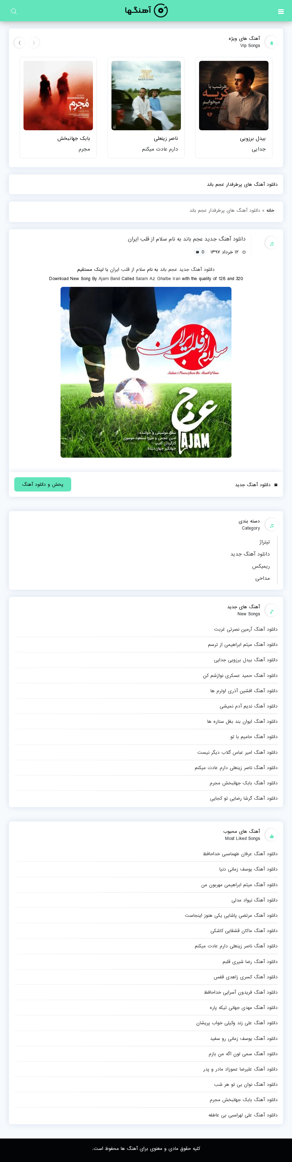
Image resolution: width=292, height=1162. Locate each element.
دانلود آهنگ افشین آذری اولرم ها (244, 690)
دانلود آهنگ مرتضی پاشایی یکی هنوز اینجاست (231, 915)
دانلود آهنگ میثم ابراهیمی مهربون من (239, 884)
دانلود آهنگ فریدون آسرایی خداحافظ (241, 992)
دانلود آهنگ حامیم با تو (254, 736)
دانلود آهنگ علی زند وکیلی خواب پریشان (237, 1022)
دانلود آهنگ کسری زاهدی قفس (246, 976)
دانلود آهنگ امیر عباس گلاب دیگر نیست (237, 752)
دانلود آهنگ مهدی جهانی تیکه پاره (244, 1007)
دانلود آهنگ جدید (250, 554)
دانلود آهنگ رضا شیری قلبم (250, 961)
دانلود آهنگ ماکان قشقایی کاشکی (244, 930)
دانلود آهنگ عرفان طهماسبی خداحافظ (240, 853)
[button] (281, 10)
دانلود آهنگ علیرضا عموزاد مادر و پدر (240, 1069)
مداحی (262, 578)
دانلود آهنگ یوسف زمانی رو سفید (244, 1038)
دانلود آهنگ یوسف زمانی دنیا (248, 869)
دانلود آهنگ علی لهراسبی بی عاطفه (243, 1115)
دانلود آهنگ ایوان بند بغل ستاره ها (242, 721)
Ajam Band (109, 278)
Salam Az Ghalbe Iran (158, 278)
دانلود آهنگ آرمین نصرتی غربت (246, 629)
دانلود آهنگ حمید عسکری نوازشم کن (240, 675)
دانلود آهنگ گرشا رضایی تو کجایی (244, 798)
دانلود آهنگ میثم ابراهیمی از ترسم (243, 644)
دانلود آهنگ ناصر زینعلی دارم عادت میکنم (236, 767)
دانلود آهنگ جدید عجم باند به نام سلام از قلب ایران (187, 239)
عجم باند (168, 269)
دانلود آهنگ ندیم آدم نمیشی (249, 706)
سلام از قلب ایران (127, 269)
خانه (270, 210)
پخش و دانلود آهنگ (42, 484)
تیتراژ (264, 542)
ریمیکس (261, 566)
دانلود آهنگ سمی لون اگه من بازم (243, 1053)
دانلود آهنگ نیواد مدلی (254, 900)
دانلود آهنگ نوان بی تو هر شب (246, 1084)
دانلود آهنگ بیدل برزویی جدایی (246, 659)
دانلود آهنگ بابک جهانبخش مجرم (244, 783)
